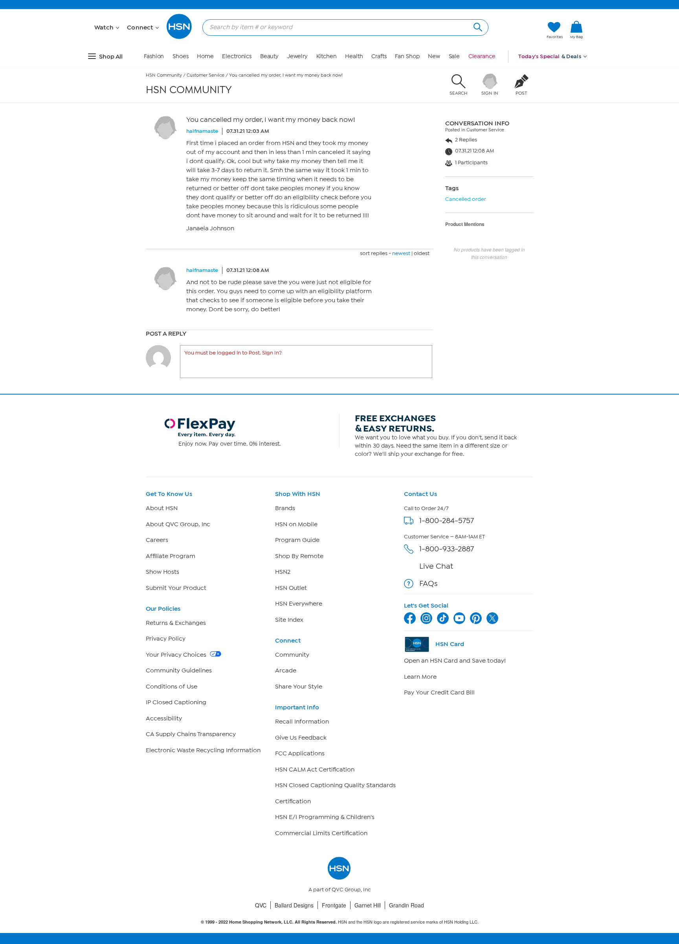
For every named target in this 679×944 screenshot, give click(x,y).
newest (401, 253)
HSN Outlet (291, 587)
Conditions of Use (171, 686)
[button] (576, 43)
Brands (285, 508)
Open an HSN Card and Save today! (455, 660)
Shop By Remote (299, 556)
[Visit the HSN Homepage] (180, 37)
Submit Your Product (176, 587)
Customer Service (205, 75)
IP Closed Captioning (176, 702)
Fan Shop (407, 56)
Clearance (481, 56)
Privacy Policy (165, 638)
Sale (454, 56)
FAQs (428, 583)
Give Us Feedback (301, 737)
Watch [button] (104, 27)
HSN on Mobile (296, 524)
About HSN (162, 508)
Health (354, 56)
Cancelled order (465, 199)
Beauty (269, 56)
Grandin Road (406, 905)
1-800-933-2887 (446, 548)
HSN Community (164, 75)
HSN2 (282, 571)
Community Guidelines (179, 670)
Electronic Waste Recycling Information (203, 750)
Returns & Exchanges (176, 622)
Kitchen (326, 56)
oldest (421, 253)
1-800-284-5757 (446, 520)
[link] (576, 30)
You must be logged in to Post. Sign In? (233, 352)
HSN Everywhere (298, 603)
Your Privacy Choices (177, 654)
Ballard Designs (294, 905)
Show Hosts (162, 571)
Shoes (181, 56)
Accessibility (164, 718)
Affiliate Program (170, 556)
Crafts (378, 56)
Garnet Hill (367, 905)
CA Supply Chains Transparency (191, 734)
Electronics (236, 56)
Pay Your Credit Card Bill (439, 692)
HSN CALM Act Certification (314, 769)
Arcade (285, 670)
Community (292, 654)
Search (476, 26)
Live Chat (436, 566)
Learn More (420, 676)
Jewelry (297, 56)
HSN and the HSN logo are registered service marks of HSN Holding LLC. (340, 922)
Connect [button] (141, 27)
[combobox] (342, 27)
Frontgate (334, 905)
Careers (157, 540)
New (434, 56)
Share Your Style (298, 686)
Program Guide (297, 540)
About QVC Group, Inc (178, 524)
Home (205, 56)
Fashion (154, 56)
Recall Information (302, 721)
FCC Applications (300, 753)
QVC (260, 905)
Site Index (289, 619)
